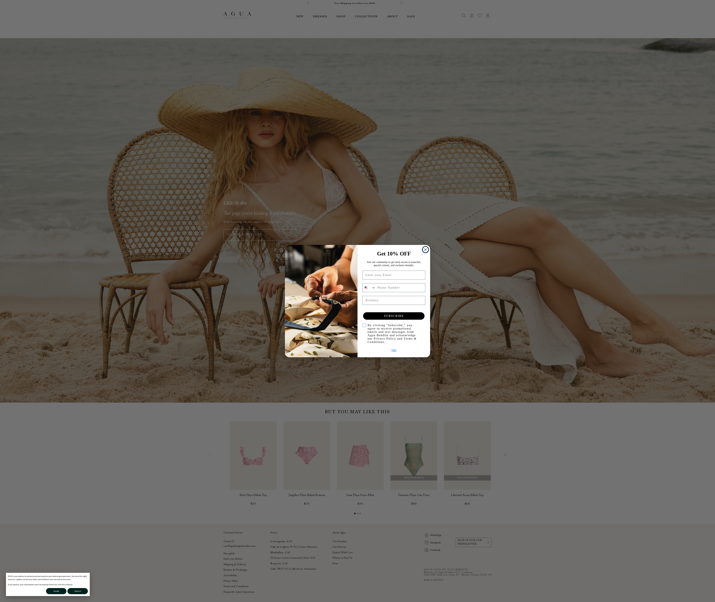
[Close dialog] (425, 249)
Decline (77, 591)
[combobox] (369, 287)
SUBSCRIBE (394, 315)
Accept (56, 591)
